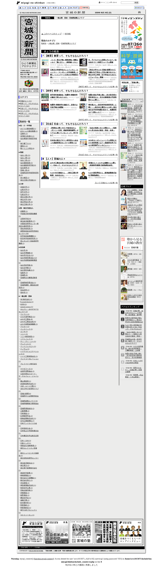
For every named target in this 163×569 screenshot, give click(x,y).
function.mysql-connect (43, 559)
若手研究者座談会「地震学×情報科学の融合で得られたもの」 (134, 109)
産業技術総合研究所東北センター (106, 147)
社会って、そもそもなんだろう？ (63, 81)
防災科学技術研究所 (107, 116)
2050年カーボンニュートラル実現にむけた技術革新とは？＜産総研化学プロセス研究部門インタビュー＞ (102, 142)
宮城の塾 (84, 8)
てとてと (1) (24, 314)
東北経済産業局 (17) (27, 221)
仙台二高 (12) (25, 160)
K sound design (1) (26, 302)
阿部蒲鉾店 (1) (25, 508)
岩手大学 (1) (24, 192)
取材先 (47, 18)
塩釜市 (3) (24, 273)
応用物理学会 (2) (26, 416)
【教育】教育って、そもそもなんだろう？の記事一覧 (98, 87)
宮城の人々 (64, 8)
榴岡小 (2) (24, 146)
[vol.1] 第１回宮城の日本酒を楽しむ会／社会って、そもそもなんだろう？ (133, 328)
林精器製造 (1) (25, 475)
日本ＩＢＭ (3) (25, 441)
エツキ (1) (24, 331)
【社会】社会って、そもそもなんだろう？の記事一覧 (98, 155)
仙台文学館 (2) (25, 268)
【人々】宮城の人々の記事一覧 (106, 183)
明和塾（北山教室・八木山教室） (134, 376)
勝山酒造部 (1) (25, 381)
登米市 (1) (24, 292)
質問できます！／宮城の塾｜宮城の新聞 (133, 370)
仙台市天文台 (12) (26, 255)
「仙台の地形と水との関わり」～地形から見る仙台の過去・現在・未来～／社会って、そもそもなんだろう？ (133, 336)
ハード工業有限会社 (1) (29, 356)
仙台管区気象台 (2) (27, 270)
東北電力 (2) (24, 465)
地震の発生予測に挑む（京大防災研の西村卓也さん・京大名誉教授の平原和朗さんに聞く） (102, 97)
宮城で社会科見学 (33, 8)
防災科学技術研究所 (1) (29, 238)
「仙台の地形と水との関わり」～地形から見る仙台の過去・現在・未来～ (134, 158)
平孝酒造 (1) (24, 413)
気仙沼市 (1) (24, 290)
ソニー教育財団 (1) (27, 336)
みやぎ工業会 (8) (26, 319)
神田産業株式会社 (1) (28, 485)
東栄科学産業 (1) (26, 473)
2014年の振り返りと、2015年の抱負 (134, 218)
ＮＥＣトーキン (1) (27, 515)
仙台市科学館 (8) (26, 265)
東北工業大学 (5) (26, 204)
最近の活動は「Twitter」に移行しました (134, 200)
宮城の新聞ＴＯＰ (23, 8)
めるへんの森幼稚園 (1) (29, 131)
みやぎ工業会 (68, 168)
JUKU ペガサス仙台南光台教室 (134, 296)
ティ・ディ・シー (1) (28, 341)
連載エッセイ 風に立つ (64, 67)
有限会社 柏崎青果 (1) (28, 446)
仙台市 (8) (24, 250)
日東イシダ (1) (25, 443)
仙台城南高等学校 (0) (28, 165)
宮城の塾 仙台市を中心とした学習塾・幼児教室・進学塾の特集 (134, 314)
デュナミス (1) (25, 344)
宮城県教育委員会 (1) (28, 283)
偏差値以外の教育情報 (43, 8)
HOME (68, 34)
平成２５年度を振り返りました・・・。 (134, 225)
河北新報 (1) (24, 483)
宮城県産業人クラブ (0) (29, 401)
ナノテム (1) (24, 349)
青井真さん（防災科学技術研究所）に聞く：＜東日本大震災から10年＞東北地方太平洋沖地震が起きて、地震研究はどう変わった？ (134, 172)
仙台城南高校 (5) (26, 163)
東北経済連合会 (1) (27, 463)
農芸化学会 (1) (25, 498)
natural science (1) (26, 307)
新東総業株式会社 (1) (28, 418)
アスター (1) (24, 327)
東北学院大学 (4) (26, 202)
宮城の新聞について (139, 8)
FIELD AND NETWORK (36, 550)
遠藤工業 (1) (24, 500)
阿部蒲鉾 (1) (24, 505)
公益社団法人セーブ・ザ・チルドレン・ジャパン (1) (29, 376)
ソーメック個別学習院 (134, 282)
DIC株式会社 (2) (26, 299)
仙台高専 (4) (24, 168)
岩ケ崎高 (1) (24, 178)
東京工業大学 (63, 177)
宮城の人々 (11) (26, 101)
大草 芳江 (60, 65)
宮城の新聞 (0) (25, 394)
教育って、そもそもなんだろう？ (99, 79)
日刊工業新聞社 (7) (27, 421)
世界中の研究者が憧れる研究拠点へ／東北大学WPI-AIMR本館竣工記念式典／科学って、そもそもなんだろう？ (134, 322)
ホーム (103, 2)
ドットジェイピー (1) (28, 346)
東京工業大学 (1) (26, 197)
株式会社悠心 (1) (26, 480)
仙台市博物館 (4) (26, 253)
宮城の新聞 (47, 3)
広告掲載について (40, 547)
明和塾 (129, 290)
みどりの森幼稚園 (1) (28, 129)
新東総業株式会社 (100, 177)
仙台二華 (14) (25, 158)
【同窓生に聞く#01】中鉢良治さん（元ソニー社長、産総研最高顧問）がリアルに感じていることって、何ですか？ (134, 135)
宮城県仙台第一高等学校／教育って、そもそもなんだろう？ (133, 341)
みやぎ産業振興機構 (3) (29, 324)
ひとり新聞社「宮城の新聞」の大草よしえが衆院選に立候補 (134, 192)
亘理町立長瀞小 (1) (27, 136)
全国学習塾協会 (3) (27, 371)
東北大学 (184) (25, 199)
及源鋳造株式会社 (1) (28, 384)
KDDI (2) (23, 304)
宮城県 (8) (24, 275)
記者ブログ (74, 8)
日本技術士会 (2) (26, 428)
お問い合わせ (113, 2)
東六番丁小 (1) (25, 143)
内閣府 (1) (24, 211)
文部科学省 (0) (25, 219)
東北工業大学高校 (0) (28, 180)
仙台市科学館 (106, 133)
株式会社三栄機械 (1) (28, 478)
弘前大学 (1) (24, 194)
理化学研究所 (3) (26, 229)
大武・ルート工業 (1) (28, 386)
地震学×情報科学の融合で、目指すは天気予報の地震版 (134, 148)
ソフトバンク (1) (26, 339)
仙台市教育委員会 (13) (28, 258)
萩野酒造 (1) (24, 495)
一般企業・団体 (62, 18)
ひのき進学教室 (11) (27, 317)
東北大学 (112, 79)
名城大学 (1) (24, 187)
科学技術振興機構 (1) (28, 236)
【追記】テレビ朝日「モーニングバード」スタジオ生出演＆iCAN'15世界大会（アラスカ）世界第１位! (134, 209)
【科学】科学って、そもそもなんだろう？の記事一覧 (98, 120)
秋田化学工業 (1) (26, 488)
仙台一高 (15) (25, 155)
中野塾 (129, 254)
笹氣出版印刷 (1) (26, 490)
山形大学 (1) (24, 189)
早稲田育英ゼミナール (134, 276)
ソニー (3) (24, 334)
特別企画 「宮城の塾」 (131, 82)
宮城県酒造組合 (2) (27, 408)
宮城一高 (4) (24, 170)
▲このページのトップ (51, 34)
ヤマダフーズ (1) (26, 369)
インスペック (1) (26, 329)
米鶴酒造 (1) (24, 493)
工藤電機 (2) (24, 411)
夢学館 (129, 269)
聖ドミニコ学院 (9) (27, 148)
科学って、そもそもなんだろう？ (53, 8)
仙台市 (104, 65)
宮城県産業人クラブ (76, 18)
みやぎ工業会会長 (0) (28, 322)
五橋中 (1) (24, 134)
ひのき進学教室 (133, 260)
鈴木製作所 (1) (25, 503)
